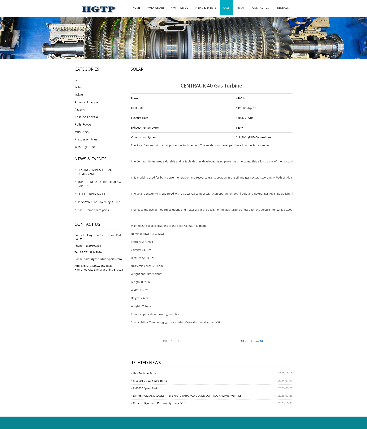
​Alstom (80, 110)
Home (136, 7)
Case (226, 7)
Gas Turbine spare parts (93, 210)
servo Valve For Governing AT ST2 (99, 202)
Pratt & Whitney (86, 139)
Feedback (282, 7)
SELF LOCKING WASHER (92, 194)
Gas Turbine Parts (144, 373)
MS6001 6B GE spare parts (150, 381)
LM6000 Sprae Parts (145, 388)
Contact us (260, 7)
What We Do (179, 7)
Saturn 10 (256, 341)
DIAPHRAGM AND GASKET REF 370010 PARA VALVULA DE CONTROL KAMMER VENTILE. (187, 395)
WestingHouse (85, 147)
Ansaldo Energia (86, 102)
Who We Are (155, 7)
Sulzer (79, 95)
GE (77, 80)
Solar (78, 87)
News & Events (205, 7)
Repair (240, 7)
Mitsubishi (82, 132)
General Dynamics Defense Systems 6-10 (159, 403)
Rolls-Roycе (83, 124)
